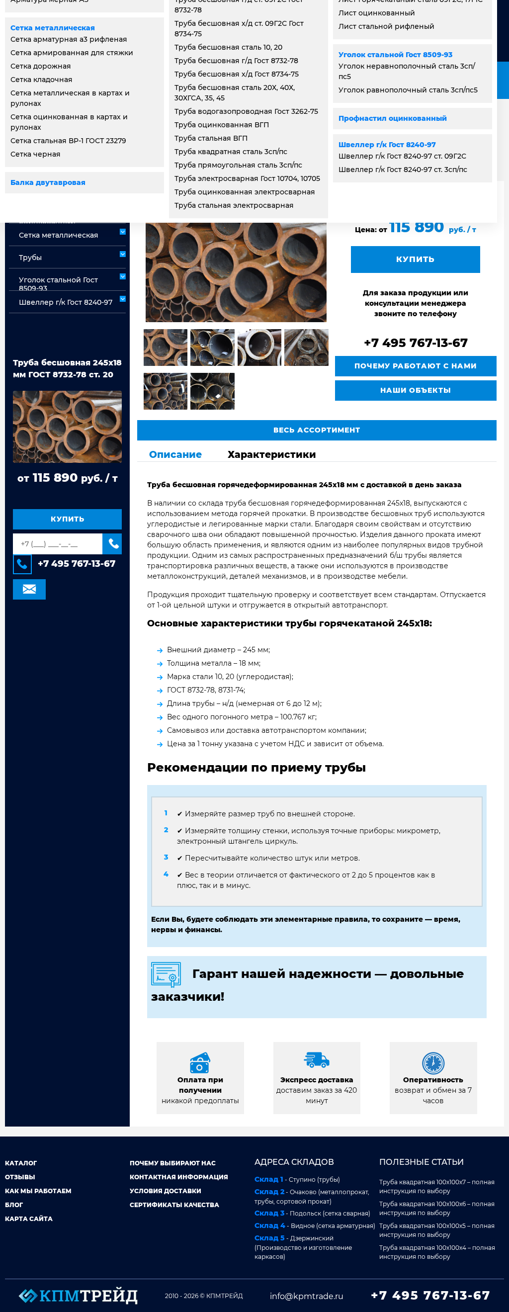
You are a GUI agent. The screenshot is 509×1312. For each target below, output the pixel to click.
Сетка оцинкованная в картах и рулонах (69, 122)
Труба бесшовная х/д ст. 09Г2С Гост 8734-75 (239, 28)
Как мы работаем (38, 1191)
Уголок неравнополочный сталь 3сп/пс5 (407, 71)
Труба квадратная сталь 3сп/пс (230, 151)
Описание (175, 454)
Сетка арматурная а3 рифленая (68, 39)
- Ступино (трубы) (297, 1179)
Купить (68, 519)
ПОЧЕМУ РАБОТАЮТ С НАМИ (415, 365)
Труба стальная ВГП (211, 138)
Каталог (21, 1163)
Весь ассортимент (316, 430)
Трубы (30, 257)
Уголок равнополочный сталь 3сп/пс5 (408, 90)
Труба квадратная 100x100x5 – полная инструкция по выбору (437, 1230)
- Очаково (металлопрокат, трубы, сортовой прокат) (311, 1196)
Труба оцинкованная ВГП (221, 124)
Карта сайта (29, 1219)
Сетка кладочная (41, 79)
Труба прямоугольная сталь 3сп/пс (238, 165)
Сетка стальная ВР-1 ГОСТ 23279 (68, 140)
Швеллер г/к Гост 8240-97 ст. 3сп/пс (403, 169)
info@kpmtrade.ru (306, 1296)
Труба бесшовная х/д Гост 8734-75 (236, 74)
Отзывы (20, 1177)
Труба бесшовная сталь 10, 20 (228, 47)
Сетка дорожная (40, 66)
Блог (14, 1205)
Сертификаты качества (174, 1205)
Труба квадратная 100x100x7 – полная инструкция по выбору (437, 1186)
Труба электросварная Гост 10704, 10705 (247, 178)
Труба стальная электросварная (234, 205)
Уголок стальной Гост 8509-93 (395, 54)
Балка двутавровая (47, 182)
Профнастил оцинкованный (393, 118)
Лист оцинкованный (377, 12)
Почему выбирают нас (173, 1163)
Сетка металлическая (52, 27)
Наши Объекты (415, 390)
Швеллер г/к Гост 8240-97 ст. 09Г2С (402, 156)
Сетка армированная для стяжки (71, 52)
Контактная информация (179, 1177)
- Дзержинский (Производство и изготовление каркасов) (303, 1246)
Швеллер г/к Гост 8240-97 (387, 144)
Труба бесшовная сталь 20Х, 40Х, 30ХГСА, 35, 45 (234, 92)
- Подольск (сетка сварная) (312, 1213)
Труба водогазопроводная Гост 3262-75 (246, 111)
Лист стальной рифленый (386, 26)
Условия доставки (165, 1191)
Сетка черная (35, 154)
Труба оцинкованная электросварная (244, 191)
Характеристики (272, 454)
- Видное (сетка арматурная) (314, 1225)
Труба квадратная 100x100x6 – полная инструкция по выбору (437, 1208)
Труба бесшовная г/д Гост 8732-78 (236, 60)
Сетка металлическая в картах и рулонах (70, 98)
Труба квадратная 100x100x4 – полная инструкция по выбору (437, 1252)
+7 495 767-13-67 (76, 563)
